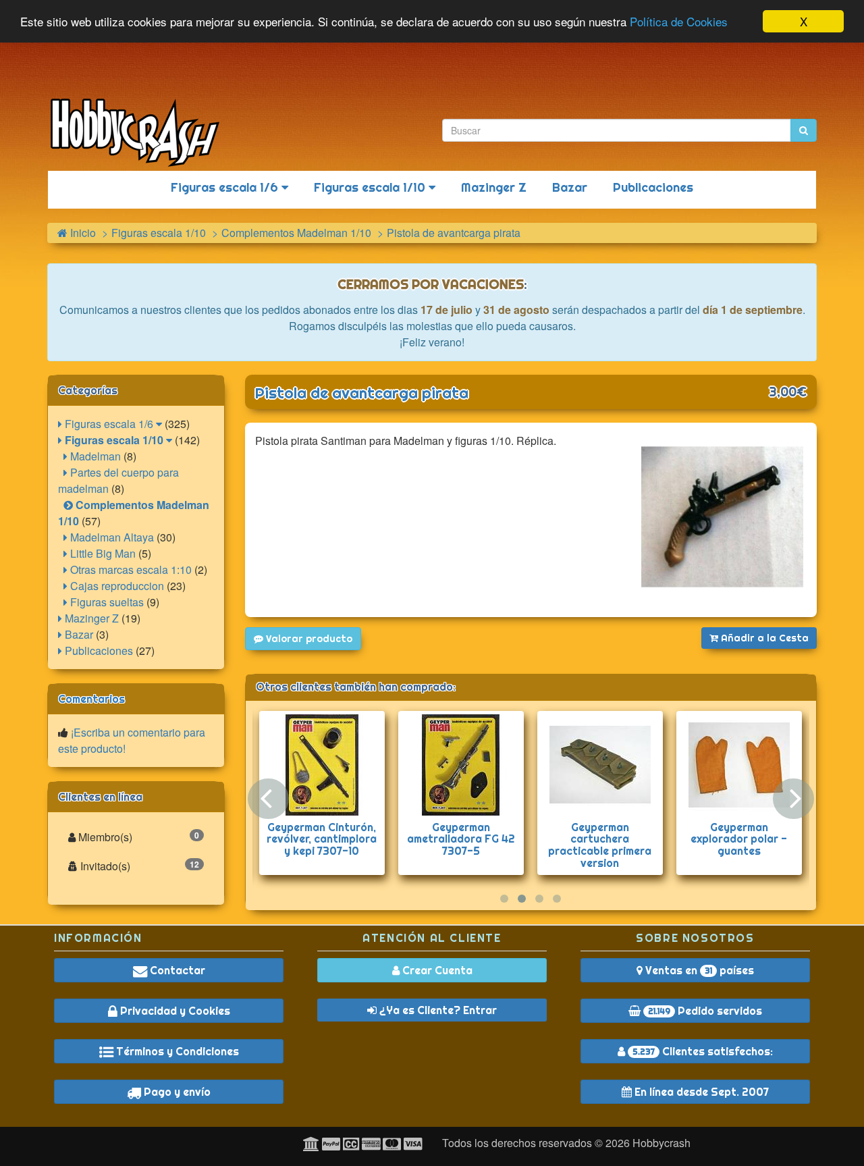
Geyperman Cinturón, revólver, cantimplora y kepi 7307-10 (322, 838)
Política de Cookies (679, 22)
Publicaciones (653, 187)
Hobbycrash (661, 1142)
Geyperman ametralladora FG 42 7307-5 (461, 838)
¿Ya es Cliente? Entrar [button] (437, 1010)
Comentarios (91, 699)
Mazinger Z (493, 187)
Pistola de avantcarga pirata (361, 392)
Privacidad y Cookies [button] (173, 1010)
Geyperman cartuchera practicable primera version (599, 845)
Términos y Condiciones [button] (176, 1051)
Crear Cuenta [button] (436, 970)
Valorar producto (307, 639)
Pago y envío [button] (176, 1091)
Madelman (94, 456)
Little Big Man (102, 553)
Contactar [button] (176, 970)
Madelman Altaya (111, 537)
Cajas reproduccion (116, 585)
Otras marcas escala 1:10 (130, 569)
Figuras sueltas (106, 602)
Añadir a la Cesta (763, 638)
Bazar (569, 187)
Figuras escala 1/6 (226, 187)
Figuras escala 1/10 (371, 187)
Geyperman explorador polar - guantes (739, 838)
